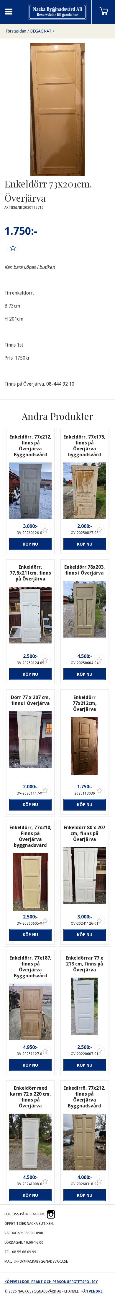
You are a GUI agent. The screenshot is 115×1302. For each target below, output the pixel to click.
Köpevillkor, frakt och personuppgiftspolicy (51, 1282)
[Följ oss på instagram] (51, 1214)
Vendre (96, 1291)
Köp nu (30, 544)
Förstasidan (16, 31)
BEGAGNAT (41, 31)
